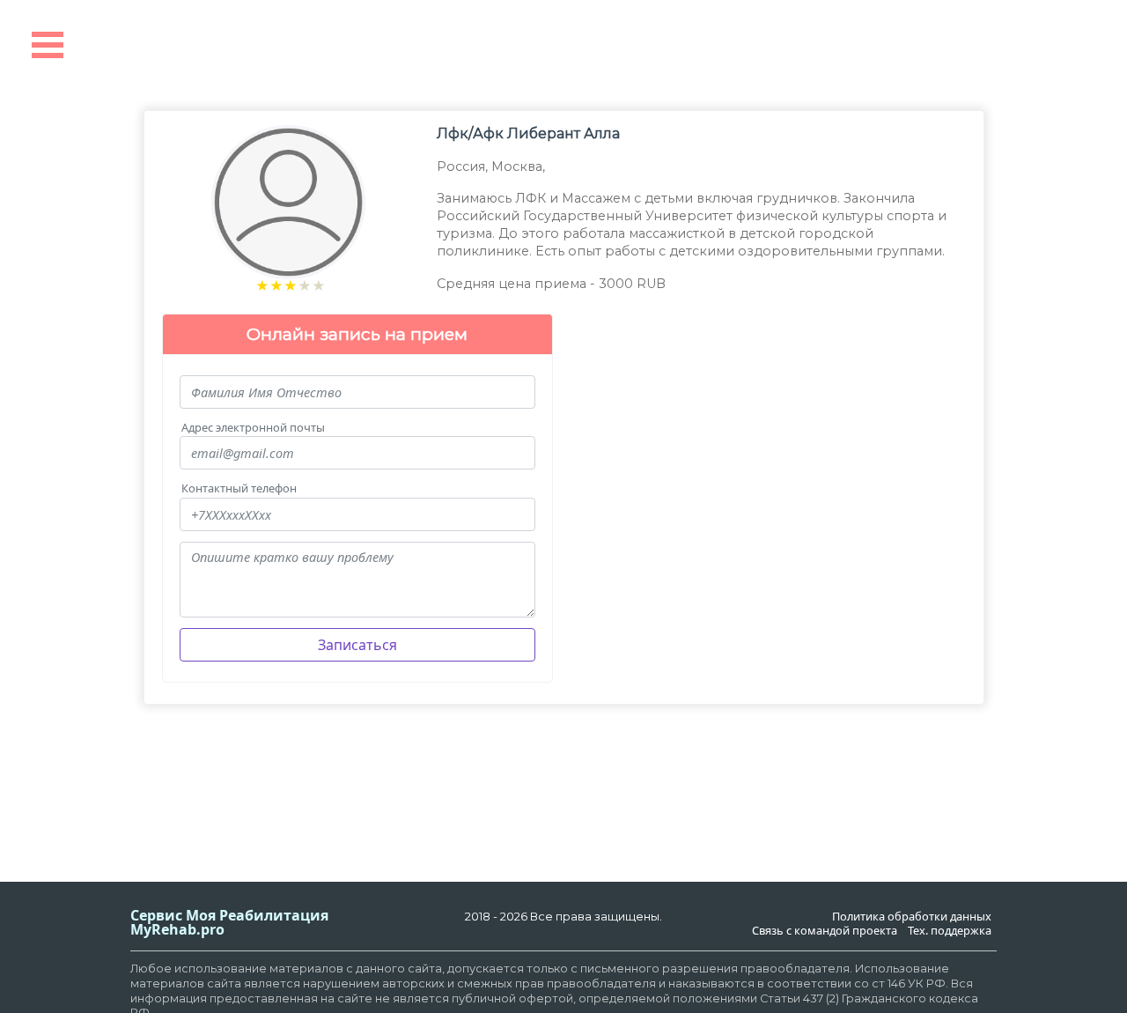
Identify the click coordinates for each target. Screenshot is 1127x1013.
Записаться (357, 644)
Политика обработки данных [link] (911, 916)
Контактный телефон (239, 488)
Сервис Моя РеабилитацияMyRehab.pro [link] (229, 922)
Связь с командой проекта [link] (824, 930)
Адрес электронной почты (253, 427)
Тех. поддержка (949, 930)
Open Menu (47, 45)
